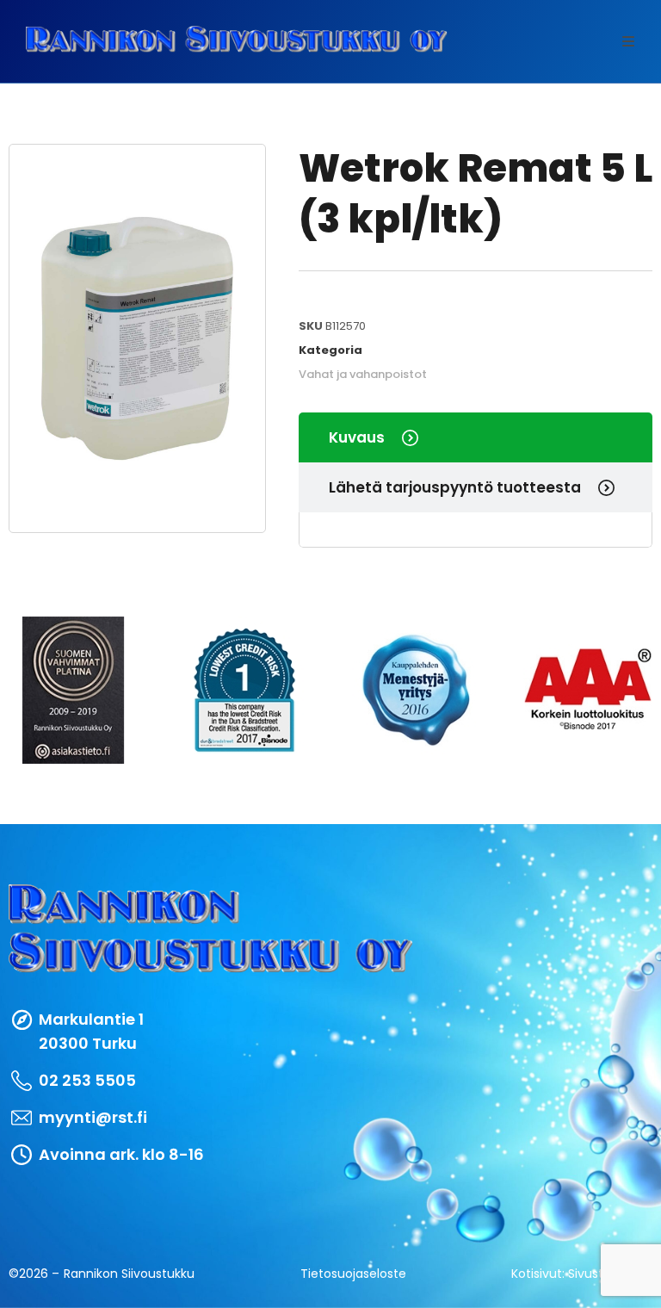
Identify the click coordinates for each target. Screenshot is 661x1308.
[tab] (475, 437)
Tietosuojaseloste (353, 1273)
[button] (628, 41)
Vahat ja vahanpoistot (363, 374)
